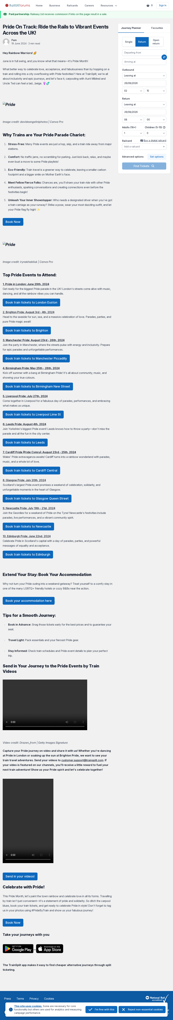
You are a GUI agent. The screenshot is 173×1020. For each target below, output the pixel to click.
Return (126, 98)
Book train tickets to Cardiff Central (31, 470)
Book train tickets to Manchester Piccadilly (36, 358)
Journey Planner (131, 27)
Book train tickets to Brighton (27, 330)
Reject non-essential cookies (145, 1009)
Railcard (127, 140)
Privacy (34, 998)
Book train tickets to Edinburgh (28, 554)
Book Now (13, 222)
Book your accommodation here (29, 600)
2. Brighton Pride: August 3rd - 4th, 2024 (28, 312)
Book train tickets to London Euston (31, 302)
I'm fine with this (104, 1009)
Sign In (162, 5)
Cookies (49, 998)
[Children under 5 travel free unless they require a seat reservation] (164, 127)
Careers (89, 5)
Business (54, 5)
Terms (20, 998)
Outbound (128, 69)
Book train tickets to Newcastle (28, 526)
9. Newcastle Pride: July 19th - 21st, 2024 (29, 508)
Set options (157, 156)
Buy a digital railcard (155, 140)
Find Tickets (142, 166)
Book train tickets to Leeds (25, 442)
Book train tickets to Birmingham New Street (38, 386)
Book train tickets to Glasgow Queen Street (37, 498)
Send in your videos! (20, 876)
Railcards (72, 5)
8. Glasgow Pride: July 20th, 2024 (24, 480)
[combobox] (144, 53)
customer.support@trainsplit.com (82, 760)
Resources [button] (107, 5)
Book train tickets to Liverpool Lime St (33, 414)
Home (39, 5)
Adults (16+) (129, 127)
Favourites (157, 27)
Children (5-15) (154, 127)
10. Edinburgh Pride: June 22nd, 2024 (27, 536)
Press (7, 998)
